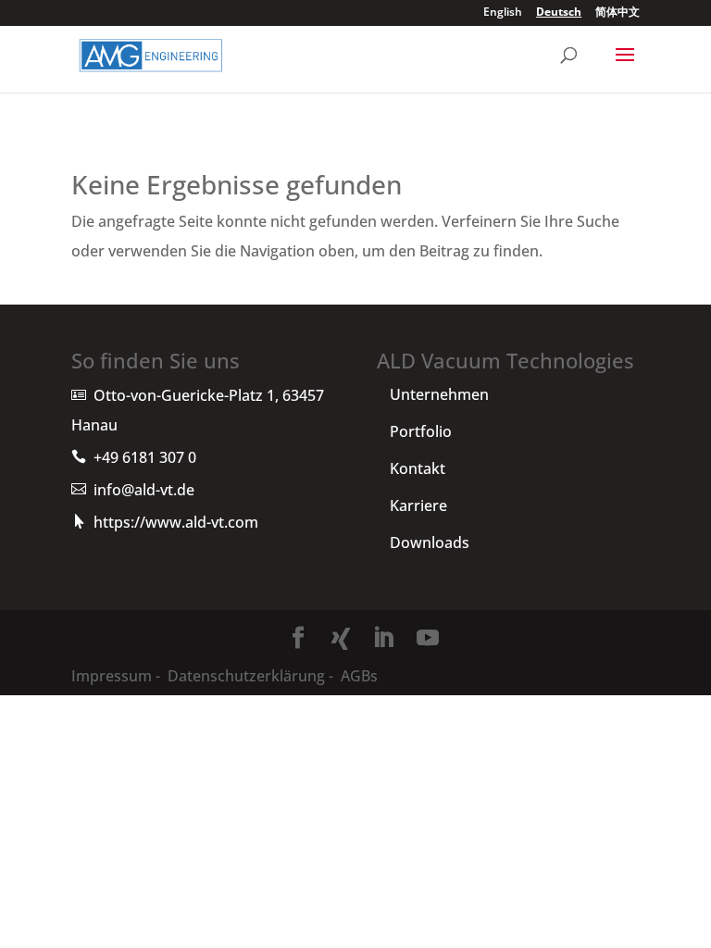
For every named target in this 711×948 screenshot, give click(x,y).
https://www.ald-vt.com (176, 522)
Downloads (429, 542)
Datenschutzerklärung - (250, 676)
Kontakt (417, 468)
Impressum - (117, 676)
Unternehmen (439, 394)
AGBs (357, 676)
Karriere (418, 505)
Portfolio (421, 431)
